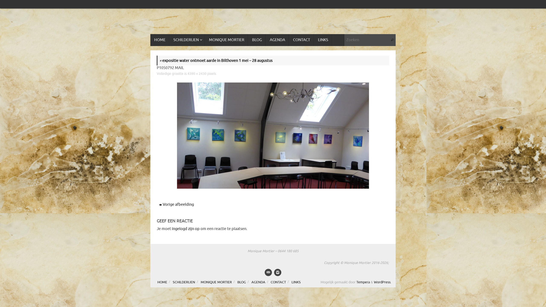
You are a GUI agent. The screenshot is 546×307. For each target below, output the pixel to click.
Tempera (363, 282)
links (296, 282)
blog (241, 282)
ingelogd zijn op (186, 228)
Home (162, 282)
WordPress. (382, 282)
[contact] (268, 272)
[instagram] (277, 272)
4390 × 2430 (196, 73)
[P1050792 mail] (273, 136)
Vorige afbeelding (178, 204)
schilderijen (184, 282)
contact (278, 282)
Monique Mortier (216, 282)
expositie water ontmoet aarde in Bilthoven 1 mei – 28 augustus (216, 60)
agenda (258, 282)
